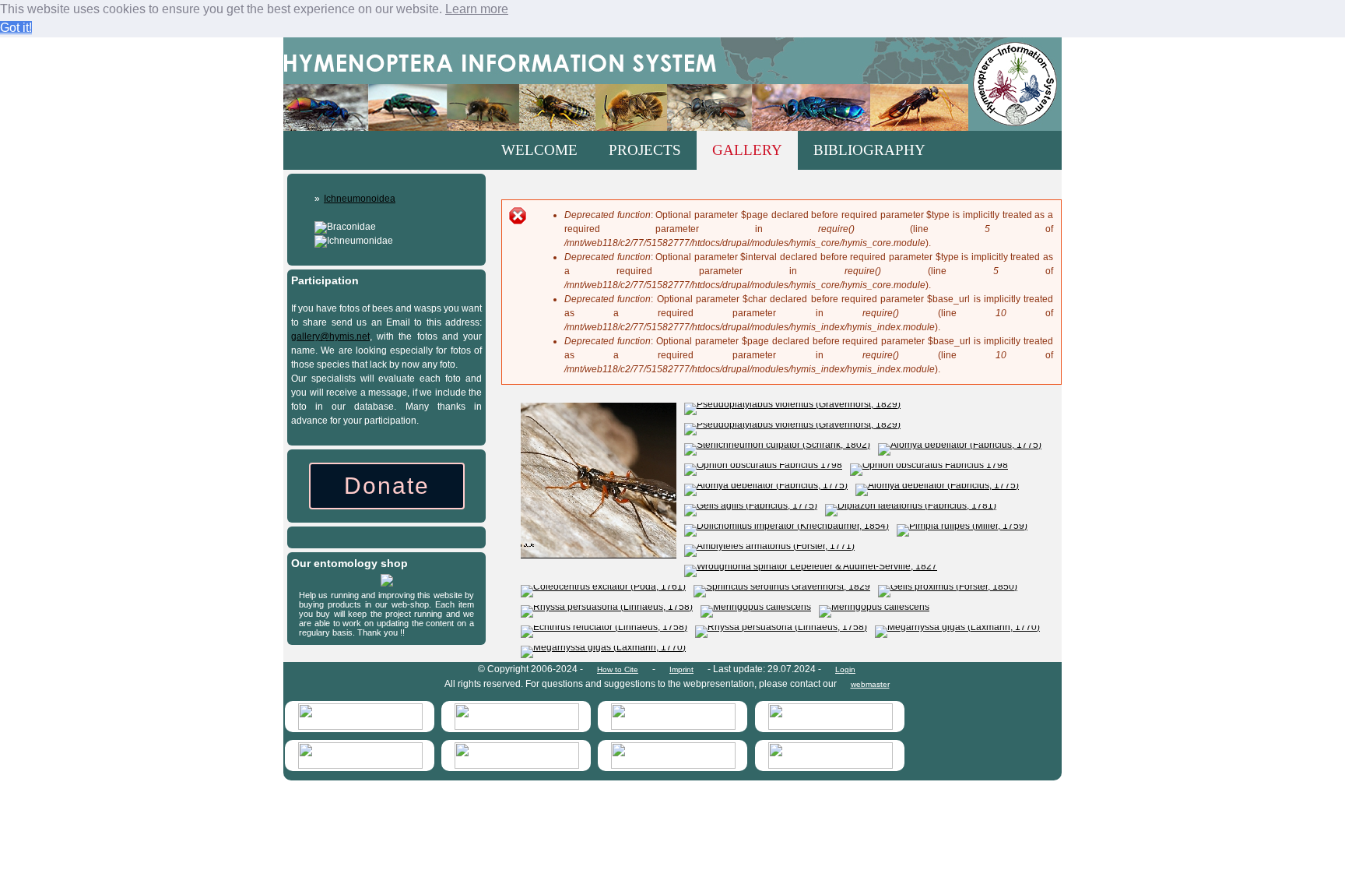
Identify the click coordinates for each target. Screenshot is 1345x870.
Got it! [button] (16, 27)
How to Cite (617, 669)
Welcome (539, 150)
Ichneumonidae (360, 240)
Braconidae (351, 226)
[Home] (672, 84)
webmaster (870, 684)
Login (845, 669)
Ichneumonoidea (359, 198)
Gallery (747, 150)
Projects (645, 150)
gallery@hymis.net (330, 336)
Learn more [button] (476, 9)
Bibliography (869, 150)
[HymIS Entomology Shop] (387, 583)
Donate (387, 485)
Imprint (681, 669)
